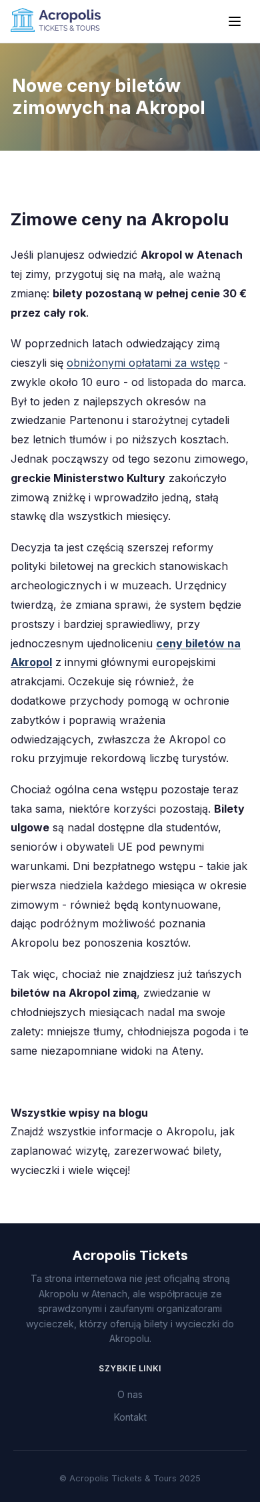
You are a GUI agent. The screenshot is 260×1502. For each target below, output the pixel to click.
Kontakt (130, 1417)
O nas (130, 1394)
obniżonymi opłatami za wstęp (143, 362)
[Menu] (234, 21)
